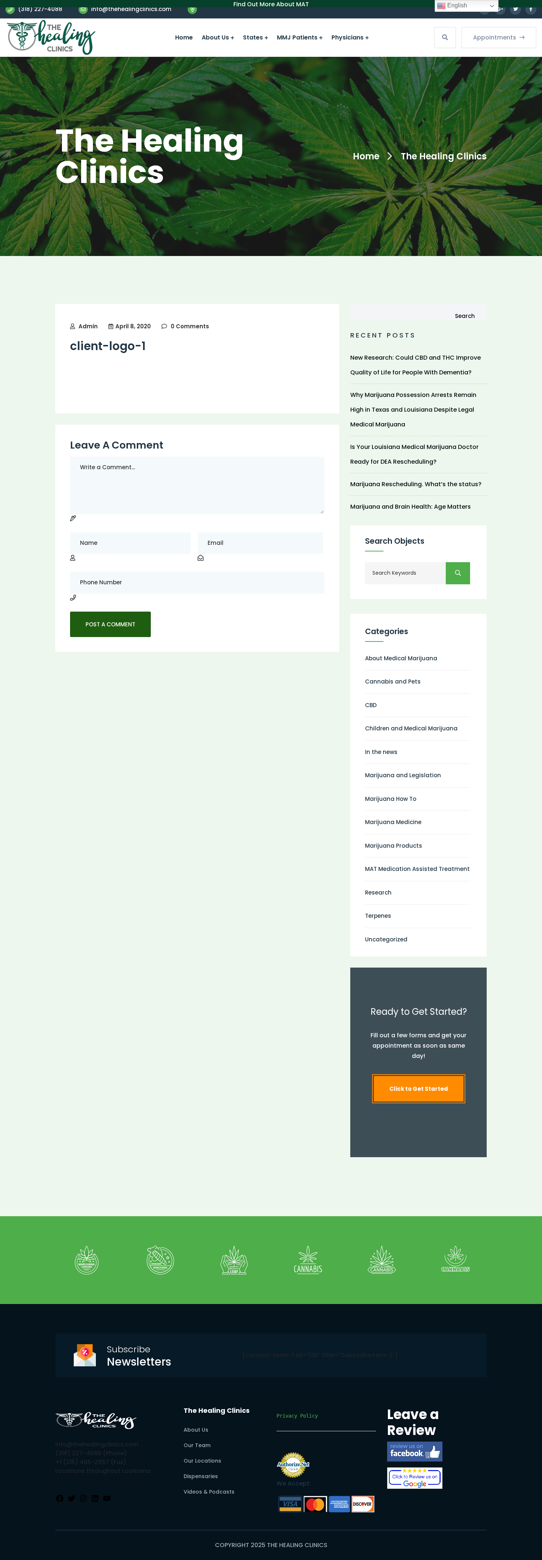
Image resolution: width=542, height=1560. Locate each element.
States (253, 37)
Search (465, 316)
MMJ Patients (297, 37)
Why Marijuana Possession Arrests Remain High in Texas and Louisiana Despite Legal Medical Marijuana (413, 410)
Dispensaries (201, 1476)
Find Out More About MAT (271, 4)
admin (88, 326)
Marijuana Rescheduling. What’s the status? (416, 484)
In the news (381, 752)
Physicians (347, 37)
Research (378, 892)
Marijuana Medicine (393, 822)
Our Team (197, 1445)
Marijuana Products (393, 846)
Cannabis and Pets (393, 681)
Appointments (495, 37)
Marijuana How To (390, 799)
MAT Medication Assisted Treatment (417, 869)
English (456, 5)
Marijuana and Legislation (403, 775)
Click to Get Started (418, 1089)
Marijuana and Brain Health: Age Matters (410, 506)
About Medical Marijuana (401, 658)
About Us (215, 37)
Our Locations (202, 1460)
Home (184, 37)
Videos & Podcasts (209, 1491)
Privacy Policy (297, 1416)
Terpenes (378, 916)
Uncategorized (386, 939)
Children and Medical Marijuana (411, 728)
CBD (371, 705)
